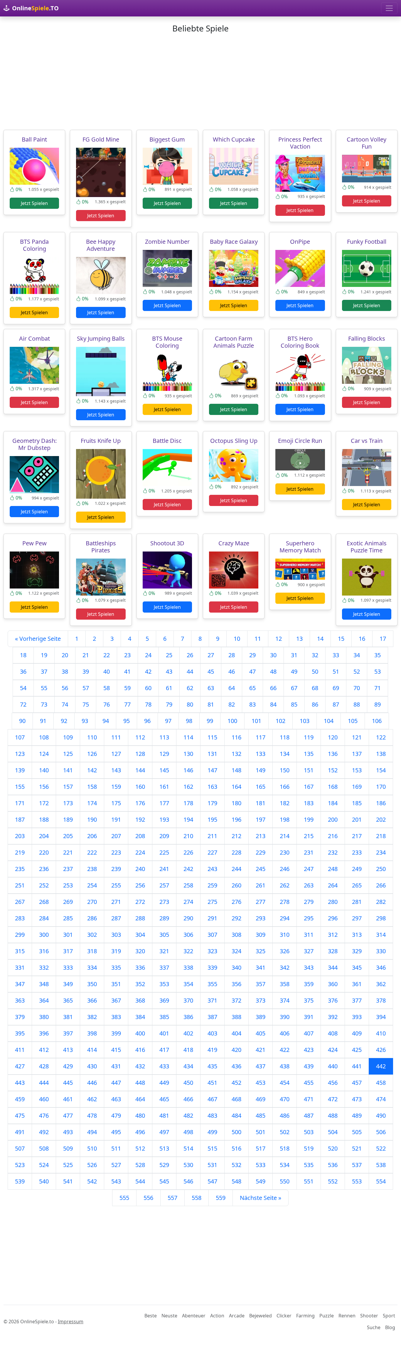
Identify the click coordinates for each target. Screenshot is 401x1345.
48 (273, 671)
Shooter (369, 1315)
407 (309, 1033)
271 (116, 902)
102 (280, 721)
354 (188, 984)
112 (140, 737)
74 (65, 704)
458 (381, 1083)
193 (164, 819)
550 (284, 1181)
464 (140, 1099)
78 (148, 704)
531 (212, 1165)
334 (92, 967)
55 (44, 688)
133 (260, 754)
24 (148, 655)
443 (20, 1083)
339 (212, 967)
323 (212, 951)
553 (357, 1181)
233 (357, 852)
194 (188, 819)
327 (309, 951)
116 (236, 737)
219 (20, 852)
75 (85, 704)
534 (284, 1165)
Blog (390, 1327)
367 (116, 1000)
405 (260, 1033)
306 (188, 935)
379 (20, 1017)
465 (164, 1099)
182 (284, 803)
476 (44, 1115)
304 (140, 935)
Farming (305, 1315)
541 (68, 1181)
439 (309, 1066)
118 (284, 737)
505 (357, 1132)
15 (341, 639)
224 (140, 852)
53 (377, 671)
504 (333, 1132)
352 (140, 984)
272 (140, 902)
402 (188, 1033)
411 (20, 1050)
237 (68, 869)
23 (127, 655)
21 (85, 655)
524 (44, 1165)
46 (231, 671)
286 (92, 918)
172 (44, 803)
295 (309, 918)
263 (309, 885)
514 (188, 1148)
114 (188, 737)
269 (68, 902)
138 (381, 754)
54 (23, 688)
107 (20, 737)
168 (333, 787)
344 (333, 967)
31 (294, 655)
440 (333, 1066)
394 (381, 1017)
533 (260, 1165)
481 (164, 1115)
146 (188, 770)
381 (68, 1017)
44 (190, 671)
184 (333, 803)
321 (164, 951)
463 (116, 1099)
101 (256, 721)
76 (106, 704)
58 (106, 688)
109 (68, 737)
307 (212, 935)
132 (236, 754)
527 (116, 1165)
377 (357, 1000)
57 (85, 688)
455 (309, 1083)
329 (357, 951)
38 (65, 671)
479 (116, 1115)
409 (357, 1033)
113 (164, 737)
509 (68, 1148)
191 (116, 819)
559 (220, 1198)
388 (236, 1017)
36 (23, 671)
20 (65, 655)
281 (357, 902)
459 (20, 1099)
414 (92, 1050)
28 (231, 655)
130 (188, 754)
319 (116, 951)
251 (20, 885)
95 (126, 721)
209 (164, 836)
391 (309, 1017)
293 (260, 918)
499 (212, 1132)
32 (315, 655)
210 (188, 836)
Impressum (70, 1321)
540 (44, 1181)
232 (333, 852)
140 (44, 770)
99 (210, 721)
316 (44, 951)
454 (284, 1083)
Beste (150, 1315)
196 (236, 819)
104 (328, 721)
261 (260, 885)
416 (140, 1050)
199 (309, 819)
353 (164, 984)
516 (236, 1148)
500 (236, 1132)
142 (92, 770)
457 (357, 1083)
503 (309, 1132)
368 (140, 1000)
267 (20, 902)
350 (92, 984)
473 (357, 1099)
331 (20, 967)
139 (20, 770)
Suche (373, 1327)
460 (44, 1099)
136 (333, 754)
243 (212, 869)
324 (236, 951)
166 (284, 787)
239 (116, 869)
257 (164, 885)
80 (190, 704)
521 (357, 1148)
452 (236, 1083)
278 (284, 902)
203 (20, 836)
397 (68, 1033)
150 (284, 770)
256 (140, 885)
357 (260, 984)
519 (309, 1148)
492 (44, 1132)
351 (116, 984)
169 (357, 787)
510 (92, 1148)
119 (309, 737)
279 (309, 902)
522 (381, 1148)
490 (381, 1115)
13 (299, 639)
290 (188, 918)
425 (357, 1050)
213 (260, 836)
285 (68, 918)
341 (260, 967)
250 (381, 869)
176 (140, 803)
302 (92, 935)
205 (68, 836)
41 (127, 671)
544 (140, 1181)
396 (44, 1033)
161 (164, 787)
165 (260, 787)
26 (190, 655)
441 (357, 1066)
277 (260, 902)
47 (252, 671)
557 (172, 1198)
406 (284, 1033)
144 (140, 770)
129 (164, 754)
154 (381, 770)
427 (20, 1066)
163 (212, 787)
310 (284, 935)
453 (260, 1083)
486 (284, 1115)
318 (92, 951)
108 (44, 737)
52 (356, 671)
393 (357, 1017)
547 (212, 1181)
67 (294, 688)
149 (260, 770)
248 (333, 869)
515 (212, 1148)
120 (333, 737)
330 (381, 951)
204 (44, 836)
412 (44, 1050)
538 (381, 1165)
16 (362, 639)
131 (212, 754)
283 (20, 918)
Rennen (346, 1315)
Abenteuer (193, 1315)
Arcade (237, 1315)
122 (381, 737)
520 (333, 1148)
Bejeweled (260, 1315)
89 (377, 704)
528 (140, 1165)
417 (164, 1050)
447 (116, 1083)
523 (20, 1165)
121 (357, 737)
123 (20, 754)
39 (85, 671)
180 (236, 803)
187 (20, 819)
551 (309, 1181)
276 (236, 902)
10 (237, 639)
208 (140, 836)
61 (169, 688)
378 (381, 1000)
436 (236, 1066)
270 (92, 902)
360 (333, 984)
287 (116, 918)
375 (309, 1000)
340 (236, 967)
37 (44, 671)
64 (231, 688)
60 (148, 688)
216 (333, 836)
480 (140, 1115)
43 (169, 671)
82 (231, 704)
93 (85, 721)
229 (260, 852)
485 (260, 1115)
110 (92, 737)
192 (140, 819)
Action (217, 1315)
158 (92, 787)
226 (188, 852)
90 (22, 721)
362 (381, 984)
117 (260, 737)
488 (333, 1115)
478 (92, 1115)
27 (211, 655)
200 (333, 819)
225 (164, 852)
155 (20, 787)
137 (357, 754)
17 (383, 639)
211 (212, 836)
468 (236, 1099)
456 (333, 1083)
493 (68, 1132)
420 (236, 1050)
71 (377, 688)
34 (356, 655)
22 (106, 655)
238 (92, 869)
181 (260, 803)
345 (357, 967)
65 (252, 688)
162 (188, 787)
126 (92, 754)
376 (333, 1000)
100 (232, 721)
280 (333, 902)
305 (164, 935)
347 (20, 984)
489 (357, 1115)
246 (284, 869)
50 (315, 671)
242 (188, 869)
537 (357, 1165)
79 (169, 704)
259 (212, 885)
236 (44, 869)
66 (273, 688)
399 (116, 1033)
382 (92, 1017)
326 (284, 951)
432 (140, 1066)
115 (212, 737)
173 (68, 803)
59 (127, 688)
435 (212, 1066)
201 (357, 819)
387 (212, 1017)
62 (190, 688)
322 (188, 951)
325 (260, 951)
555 (124, 1198)
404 (236, 1033)
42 (148, 671)
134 (284, 754)
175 (116, 803)
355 (212, 984)
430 (92, 1066)
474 (381, 1099)
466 (188, 1099)
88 (356, 704)
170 (381, 787)
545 (164, 1181)
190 (92, 819)
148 (236, 770)
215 (309, 836)
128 (140, 754)
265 (357, 885)
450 (188, 1083)
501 (260, 1132)
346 (381, 967)
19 (44, 655)
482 (188, 1115)
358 (284, 984)
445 (68, 1083)
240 (140, 869)
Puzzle (326, 1315)
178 (188, 803)
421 (260, 1050)
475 (20, 1115)
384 (140, 1017)
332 (44, 967)
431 (116, 1066)
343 (309, 967)
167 (309, 787)
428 (44, 1066)
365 (68, 1000)
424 (333, 1050)
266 (381, 885)
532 (236, 1165)
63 (211, 688)
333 (68, 967)
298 (381, 918)
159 (116, 787)
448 (140, 1083)
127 (116, 754)
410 (381, 1033)
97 (168, 721)
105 (353, 721)
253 (68, 885)
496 (140, 1132)
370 (188, 1000)
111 (116, 737)
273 (164, 902)
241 (164, 869)
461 (68, 1099)
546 (188, 1181)
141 (68, 770)
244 (236, 869)
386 (188, 1017)
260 (236, 885)
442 (381, 1066)
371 (212, 1000)
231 (309, 852)
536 (333, 1165)
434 (188, 1066)
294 (284, 918)
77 (127, 704)
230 (284, 852)
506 (381, 1132)
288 (140, 918)
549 (260, 1181)
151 (309, 770)
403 (212, 1033)
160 (140, 787)
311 (309, 935)
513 (164, 1148)
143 (116, 770)
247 (309, 869)
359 (309, 984)
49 (294, 671)
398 (92, 1033)
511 (116, 1148)
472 (333, 1099)
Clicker (284, 1315)
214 (284, 836)
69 (336, 688)
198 (284, 819)
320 (140, 951)
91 (43, 721)
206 (92, 836)
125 (68, 754)
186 (381, 803)
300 (44, 935)
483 (212, 1115)
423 (309, 1050)
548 (236, 1181)
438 (284, 1066)
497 (164, 1132)
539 (20, 1181)
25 (169, 655)
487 (309, 1115)
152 (333, 770)
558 (196, 1198)
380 (44, 1017)
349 (68, 984)
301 (68, 935)
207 (116, 836)
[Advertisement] (200, 82)
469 (260, 1099)
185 (357, 803)
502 (284, 1132)
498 (188, 1132)
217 (357, 836)
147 (212, 770)
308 (236, 935)
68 (315, 688)
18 (23, 655)
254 (92, 885)
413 (68, 1050)
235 (20, 869)
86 (315, 704)
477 (68, 1115)
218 (381, 836)
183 (309, 803)
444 (44, 1083)
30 (273, 655)
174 (92, 803)
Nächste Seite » (260, 1198)
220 (44, 852)
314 (381, 935)
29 (252, 655)
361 (357, 984)
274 (188, 902)
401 (164, 1033)
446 (92, 1083)
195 (212, 819)
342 (284, 967)
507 (20, 1148)
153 (357, 770)
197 (260, 819)
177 (164, 803)
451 (212, 1083)
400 (140, 1033)
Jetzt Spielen (34, 203)
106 (377, 721)
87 (336, 704)
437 (260, 1066)
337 (164, 967)
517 (260, 1148)
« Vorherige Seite (38, 639)
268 (44, 902)
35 (377, 655)
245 (260, 869)
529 (164, 1165)
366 (92, 1000)
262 (284, 885)
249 (357, 869)
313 (357, 935)
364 (44, 1000)
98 (189, 721)
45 (211, 671)
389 (260, 1017)
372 (236, 1000)
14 (320, 639)
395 (20, 1033)
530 (188, 1165)
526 (92, 1165)
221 (68, 852)
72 (23, 704)
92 (64, 721)
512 (140, 1148)
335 (116, 967)
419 (212, 1050)
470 (284, 1099)
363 (20, 1000)
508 (44, 1148)
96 (147, 721)
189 (68, 819)
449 (164, 1083)
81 (211, 704)
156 (44, 787)
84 (273, 704)
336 (140, 967)
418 (188, 1050)
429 (68, 1066)
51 (336, 671)
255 (116, 885)
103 (304, 721)
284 (44, 918)
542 (92, 1181)
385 (164, 1017)
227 (212, 852)
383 (116, 1017)
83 (252, 704)
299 (20, 935)
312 (333, 935)
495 (116, 1132)
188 (44, 819)
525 (68, 1165)
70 (356, 688)
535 (309, 1165)
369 (164, 1000)
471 (309, 1099)
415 (116, 1050)
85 (294, 704)
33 (336, 655)
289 (164, 918)
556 (148, 1198)
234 (381, 852)
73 (44, 704)
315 (20, 951)
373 (260, 1000)
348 (44, 984)
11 (258, 639)
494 (92, 1132)
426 (381, 1050)
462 (92, 1099)
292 (236, 918)
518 (284, 1148)
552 (333, 1181)
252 (44, 885)
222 (92, 852)
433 (164, 1066)
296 (333, 918)
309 (260, 935)
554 (381, 1181)
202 (381, 819)
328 (333, 951)
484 (236, 1115)
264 (333, 885)
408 (333, 1033)
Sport (389, 1315)
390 (284, 1017)
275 (212, 902)
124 (44, 754)
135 (309, 754)
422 (284, 1050)
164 (236, 787)
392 (333, 1017)
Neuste (169, 1315)
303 (116, 935)
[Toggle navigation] (389, 8)
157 (68, 787)
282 (381, 902)
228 (236, 852)
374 (284, 1000)
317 (68, 951)
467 (212, 1099)
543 (116, 1181)
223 (116, 852)
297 (357, 918)
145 (164, 770)
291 (212, 918)
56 (65, 688)
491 (20, 1132)
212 (236, 836)
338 (188, 967)
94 (105, 721)
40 (106, 671)
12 (278, 639)
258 (188, 885)
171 (20, 803)
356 (236, 984)
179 (212, 803)
